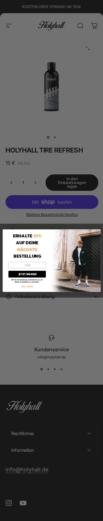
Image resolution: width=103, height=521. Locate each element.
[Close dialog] (97, 232)
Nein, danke (27, 286)
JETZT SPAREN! (27, 274)
